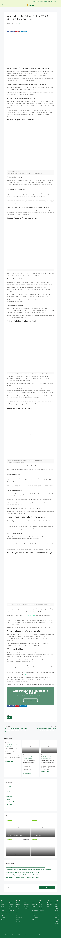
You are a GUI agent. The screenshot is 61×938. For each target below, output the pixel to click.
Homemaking (10, 794)
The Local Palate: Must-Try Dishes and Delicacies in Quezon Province (30, 762)
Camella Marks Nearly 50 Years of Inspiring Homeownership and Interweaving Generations (28, 869)
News (8, 791)
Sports (47, 758)
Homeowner (49, 904)
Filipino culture (27, 674)
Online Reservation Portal (19, 917)
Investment (10, 796)
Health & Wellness (11, 801)
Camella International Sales (35, 917)
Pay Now (40, 1)
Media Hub (41, 912)
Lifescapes (11, 904)
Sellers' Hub (34, 904)
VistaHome (26, 904)
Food (29, 758)
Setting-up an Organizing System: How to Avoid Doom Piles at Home (23, 874)
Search (47, 887)
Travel (18, 23)
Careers (3, 913)
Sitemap (56, 917)
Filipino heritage (31, 615)
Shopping (9, 804)
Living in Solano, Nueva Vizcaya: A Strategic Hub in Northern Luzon (22, 872)
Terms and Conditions (52, 934)
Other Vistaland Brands (3, 917)
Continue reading (9, 761)
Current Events (11, 788)
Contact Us (46, 1)
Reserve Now (54, 1)
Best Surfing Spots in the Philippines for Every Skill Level (47, 762)
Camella (9, 717)
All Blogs (9, 786)
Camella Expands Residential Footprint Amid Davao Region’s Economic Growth (25, 867)
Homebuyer (49, 902)
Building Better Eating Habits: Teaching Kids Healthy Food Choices (22, 877)
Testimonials (4, 912)
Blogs (40, 906)
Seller (48, 906)
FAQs (34, 1)
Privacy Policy (42, 934)
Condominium (12, 913)
